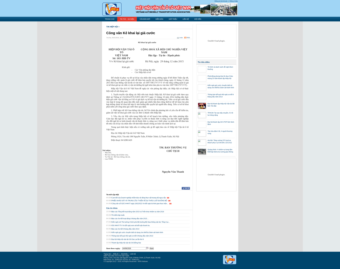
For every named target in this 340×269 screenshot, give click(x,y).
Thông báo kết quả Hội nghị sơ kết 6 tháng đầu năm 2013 (132, 236)
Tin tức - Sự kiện (127, 19)
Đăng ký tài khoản (221, 1)
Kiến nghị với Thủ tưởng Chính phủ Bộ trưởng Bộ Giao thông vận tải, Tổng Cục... (141, 222)
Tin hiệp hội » (113, 27)
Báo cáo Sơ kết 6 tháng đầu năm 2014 (125, 229)
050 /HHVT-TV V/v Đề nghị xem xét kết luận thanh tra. (131, 225)
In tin (181, 37)
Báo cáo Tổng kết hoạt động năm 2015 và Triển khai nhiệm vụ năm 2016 (138, 212)
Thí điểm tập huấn (118, 215)
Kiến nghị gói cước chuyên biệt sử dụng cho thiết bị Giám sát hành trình (137, 232)
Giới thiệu (173, 19)
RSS (188, 37)
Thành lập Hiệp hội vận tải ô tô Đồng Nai (126, 243)
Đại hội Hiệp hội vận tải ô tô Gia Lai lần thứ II (128, 239)
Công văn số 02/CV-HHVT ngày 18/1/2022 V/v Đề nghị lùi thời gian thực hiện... (140, 204)
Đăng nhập (234, 1)
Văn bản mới (145, 19)
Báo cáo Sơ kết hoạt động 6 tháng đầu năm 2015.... (130, 219)
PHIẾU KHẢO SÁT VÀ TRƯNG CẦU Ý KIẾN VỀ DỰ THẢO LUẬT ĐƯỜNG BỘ (139, 201)
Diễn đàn (159, 19)
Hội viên (197, 19)
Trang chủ (107, 254)
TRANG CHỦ (109, 19)
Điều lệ (115, 254)
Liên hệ (186, 19)
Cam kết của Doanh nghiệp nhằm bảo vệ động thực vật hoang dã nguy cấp (139, 198)
